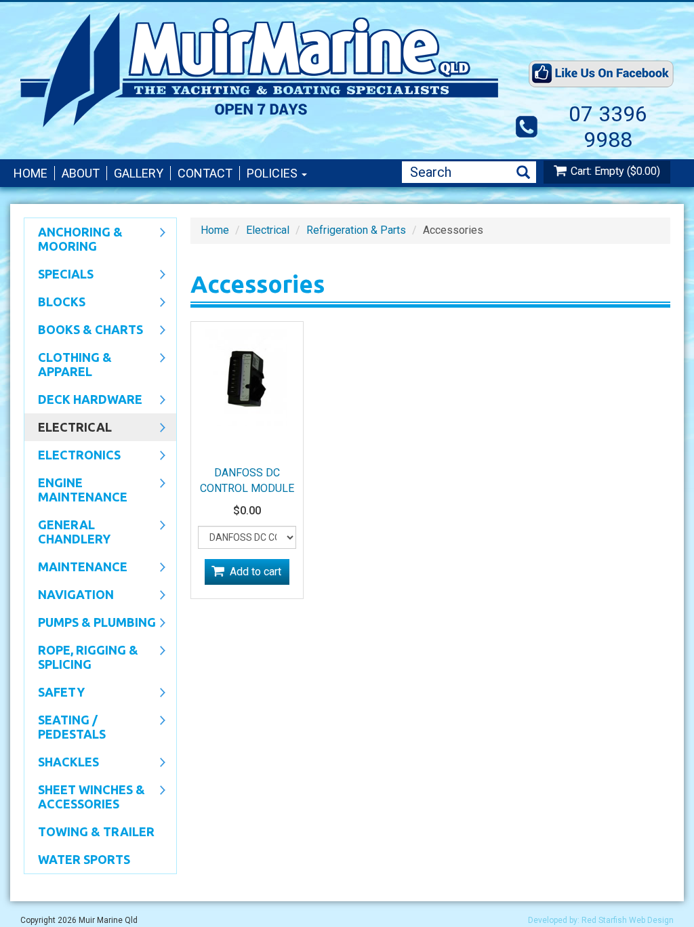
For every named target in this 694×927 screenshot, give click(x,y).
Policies (273, 173)
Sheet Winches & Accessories (84, 796)
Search (523, 172)
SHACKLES (61, 763)
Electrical (68, 428)
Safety (54, 693)
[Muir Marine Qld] (263, 69)
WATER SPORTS (84, 859)
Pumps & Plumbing (90, 623)
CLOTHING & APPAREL (68, 364)
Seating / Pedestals (65, 727)
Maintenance (75, 568)
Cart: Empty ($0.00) (615, 171)
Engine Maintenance (75, 489)
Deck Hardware (83, 400)
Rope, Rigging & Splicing (81, 657)
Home (30, 173)
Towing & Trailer (96, 831)
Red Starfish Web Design (627, 920)
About (81, 173)
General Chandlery (67, 531)
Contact (205, 173)
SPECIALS (59, 275)
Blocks (54, 303)
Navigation (69, 596)
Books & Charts (83, 331)
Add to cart (255, 571)
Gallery (138, 173)
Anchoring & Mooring (73, 239)
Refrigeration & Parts (356, 230)
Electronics (72, 456)
